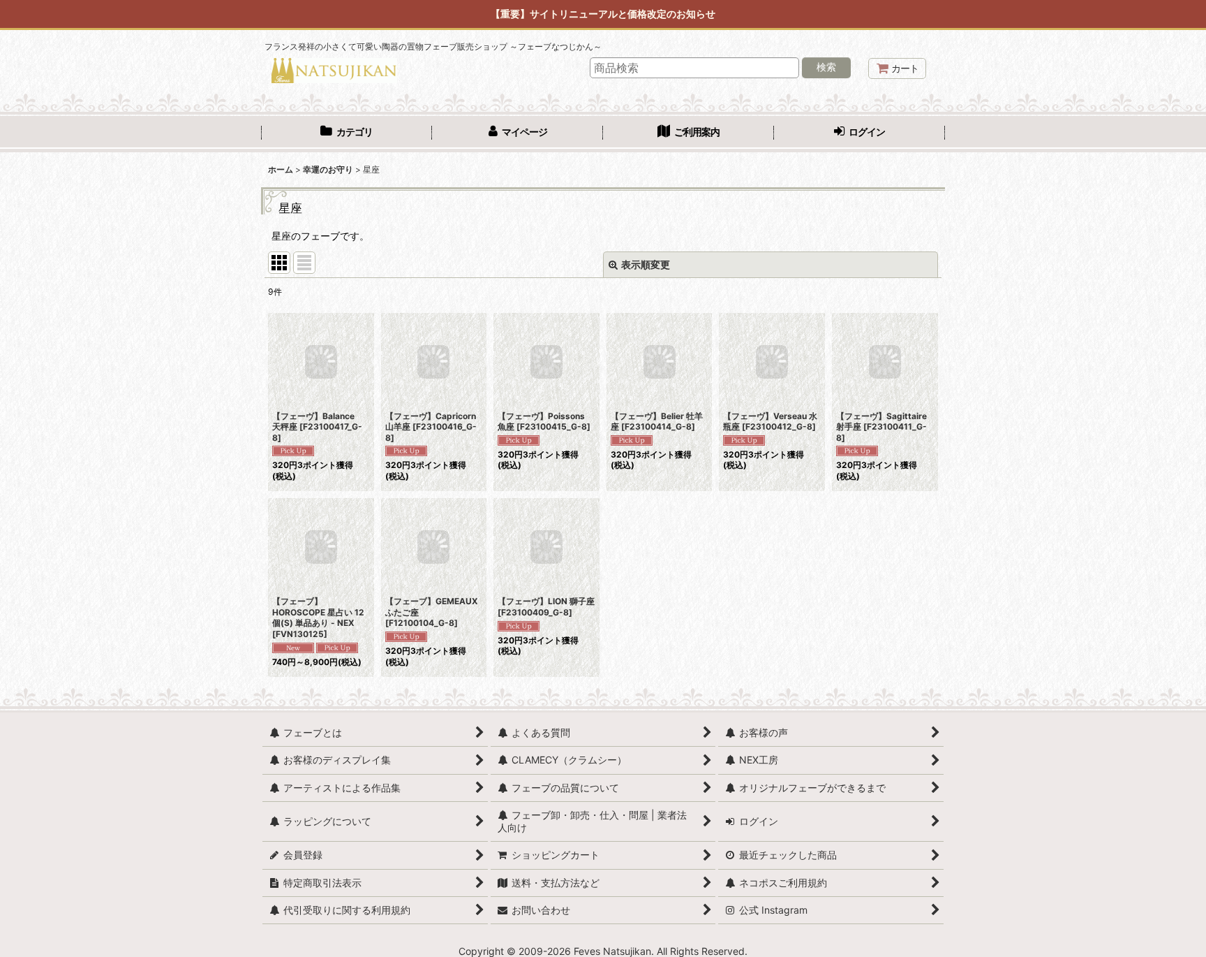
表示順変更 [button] (645, 264)
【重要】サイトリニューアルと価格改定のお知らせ (603, 14)
